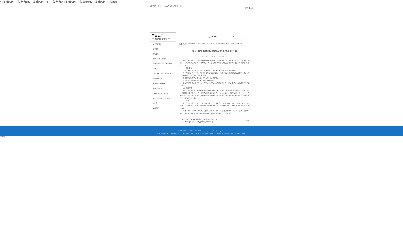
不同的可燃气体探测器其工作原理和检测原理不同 (201, 119)
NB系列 (155, 103)
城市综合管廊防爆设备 (160, 93)
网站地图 (3, 137)
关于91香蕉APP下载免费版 (171, 12)
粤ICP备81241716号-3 (240, 133)
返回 (247, 120)
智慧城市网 (219, 133)
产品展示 (189, 12)
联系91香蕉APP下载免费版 (241, 12)
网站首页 (153, 12)
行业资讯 (200, 12)
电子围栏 (156, 108)
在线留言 (224, 12)
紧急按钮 (156, 54)
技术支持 (212, 12)
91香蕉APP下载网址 (159, 59)
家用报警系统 (157, 78)
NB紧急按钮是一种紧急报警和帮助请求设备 (199, 122)
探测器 (155, 49)
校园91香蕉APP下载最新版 (162, 98)
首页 (197, 43)
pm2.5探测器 (157, 44)
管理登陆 (226, 133)
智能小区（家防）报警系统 (162, 73)
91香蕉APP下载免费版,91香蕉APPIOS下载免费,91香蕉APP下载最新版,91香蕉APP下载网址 (59, 2)
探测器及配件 (157, 88)
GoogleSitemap (222, 131)
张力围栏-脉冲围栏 (159, 83)
